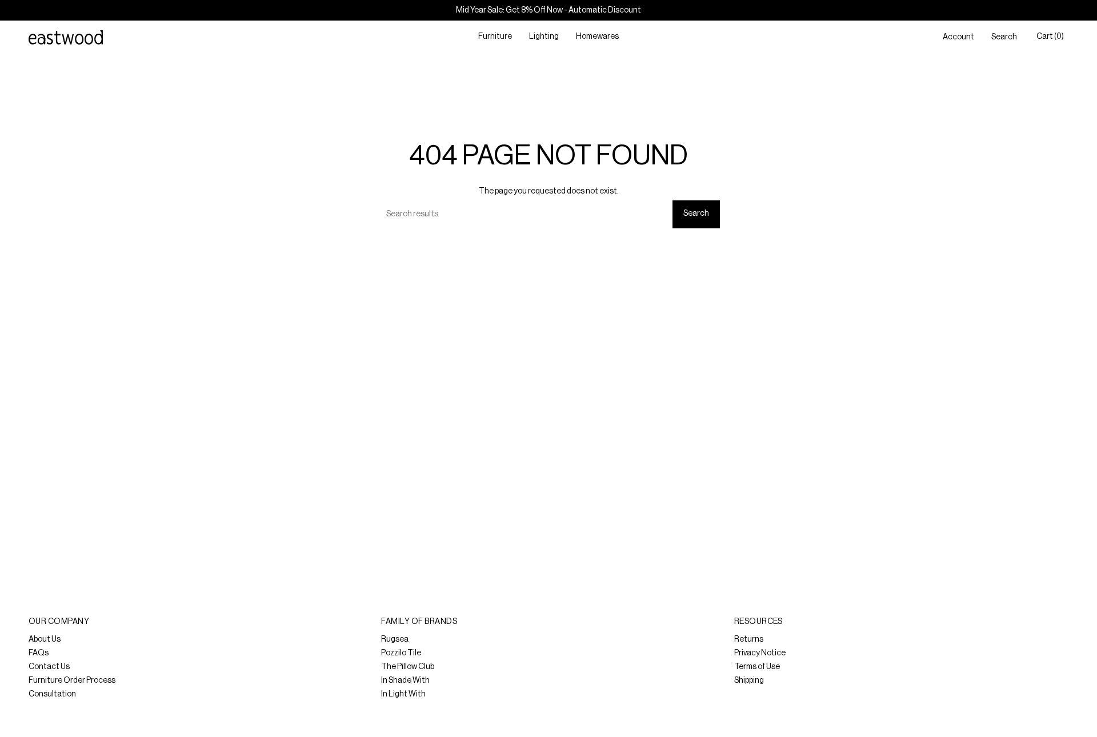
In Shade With (405, 680)
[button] (495, 37)
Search (696, 214)
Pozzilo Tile (401, 653)
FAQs (39, 653)
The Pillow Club (407, 667)
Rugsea (395, 639)
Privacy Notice (760, 653)
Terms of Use (757, 667)
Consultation (52, 694)
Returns (748, 639)
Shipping (749, 680)
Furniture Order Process (72, 680)
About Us (45, 639)
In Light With (403, 694)
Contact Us (49, 667)
